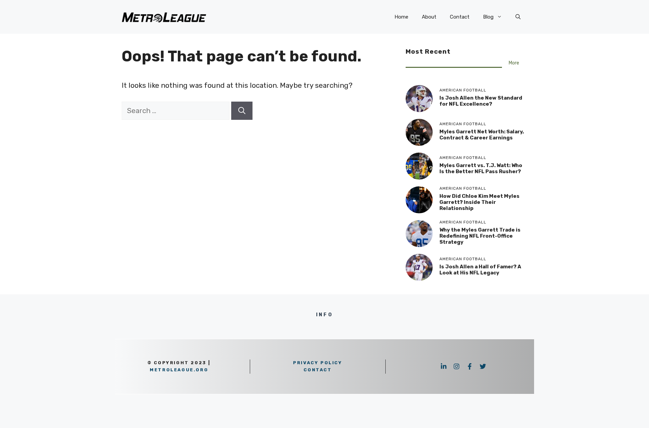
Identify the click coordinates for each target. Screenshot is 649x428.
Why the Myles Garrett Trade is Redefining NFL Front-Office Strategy (480, 236)
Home (401, 17)
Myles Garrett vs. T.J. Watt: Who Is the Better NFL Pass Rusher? (480, 168)
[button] (518, 17)
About (429, 17)
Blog (488, 17)
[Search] (242, 111)
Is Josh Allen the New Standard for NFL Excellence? (480, 101)
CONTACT (318, 369)
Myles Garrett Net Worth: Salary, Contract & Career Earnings (481, 135)
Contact (460, 17)
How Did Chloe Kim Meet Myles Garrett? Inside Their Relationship (479, 202)
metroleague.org (179, 369)
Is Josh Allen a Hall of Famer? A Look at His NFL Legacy (480, 270)
